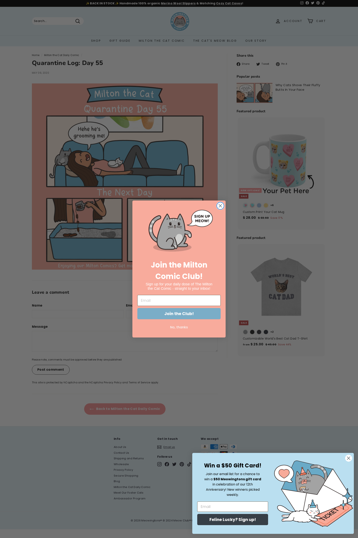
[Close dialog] (220, 205)
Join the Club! (179, 314)
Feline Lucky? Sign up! (232, 519)
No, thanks (179, 327)
